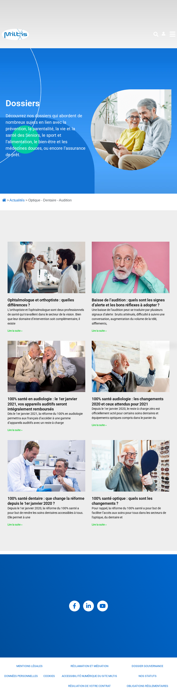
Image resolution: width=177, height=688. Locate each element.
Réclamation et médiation (89, 666)
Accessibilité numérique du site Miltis (89, 676)
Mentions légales (29, 666)
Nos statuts (147, 676)
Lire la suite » (15, 330)
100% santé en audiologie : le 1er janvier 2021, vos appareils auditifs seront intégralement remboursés (42, 404)
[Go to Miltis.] (4, 200)
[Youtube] (102, 606)
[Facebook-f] (74, 606)
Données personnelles (21, 676)
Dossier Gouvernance (147, 666)
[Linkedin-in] (88, 606)
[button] (156, 34)
